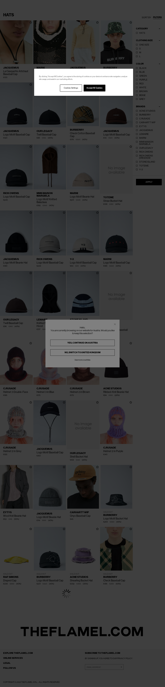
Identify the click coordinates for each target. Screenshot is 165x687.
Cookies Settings (71, 88)
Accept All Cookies (94, 88)
